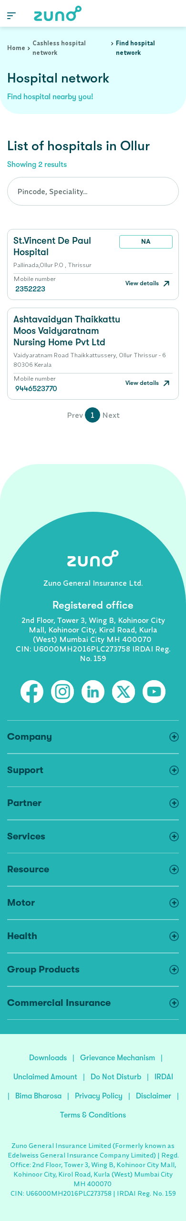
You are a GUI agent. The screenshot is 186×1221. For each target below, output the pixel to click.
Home (16, 48)
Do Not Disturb (116, 1077)
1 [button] (92, 415)
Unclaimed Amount (45, 1077)
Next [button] (111, 415)
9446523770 (36, 388)
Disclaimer (153, 1096)
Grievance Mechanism (117, 1058)
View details (142, 283)
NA (146, 241)
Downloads (48, 1058)
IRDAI (164, 1077)
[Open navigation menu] (11, 15)
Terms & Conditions (93, 1115)
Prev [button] (75, 415)
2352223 (30, 289)
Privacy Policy (99, 1096)
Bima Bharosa (38, 1096)
